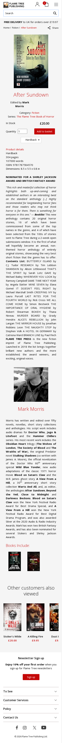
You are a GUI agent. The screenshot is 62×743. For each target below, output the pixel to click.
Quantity (11, 131)
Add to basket (44, 131)
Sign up (31, 677)
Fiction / (16, 27)
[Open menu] (56, 4)
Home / (7, 27)
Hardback (31, 139)
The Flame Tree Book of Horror (35, 116)
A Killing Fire (13, 636)
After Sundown (29, 27)
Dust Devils (37, 636)
